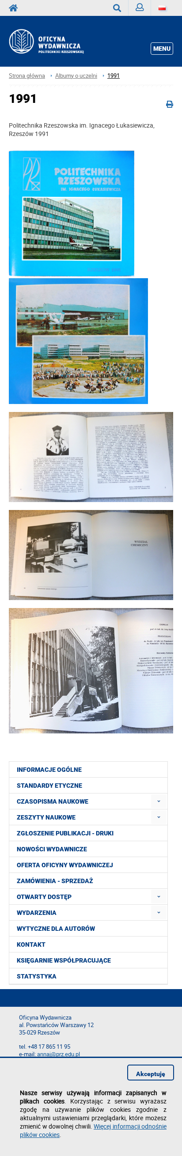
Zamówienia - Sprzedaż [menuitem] (55, 880)
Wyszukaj (117, 8)
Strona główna (27, 75)
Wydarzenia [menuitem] (37, 912)
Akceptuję (150, 1073)
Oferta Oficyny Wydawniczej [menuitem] (65, 865)
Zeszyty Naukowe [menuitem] (46, 817)
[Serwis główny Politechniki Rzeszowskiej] (16, 8)
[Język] (162, 8)
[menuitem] (159, 801)
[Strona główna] (55, 41)
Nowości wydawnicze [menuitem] (52, 849)
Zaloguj (140, 8)
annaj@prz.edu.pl (58, 1054)
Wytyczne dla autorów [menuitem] (56, 928)
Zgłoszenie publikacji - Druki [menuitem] (65, 833)
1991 (113, 75)
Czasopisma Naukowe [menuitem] (52, 801)
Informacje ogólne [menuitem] (49, 769)
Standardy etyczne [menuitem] (49, 785)
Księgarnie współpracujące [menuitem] (64, 960)
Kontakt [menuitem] (31, 944)
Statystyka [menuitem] (37, 976)
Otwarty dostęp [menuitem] (44, 896)
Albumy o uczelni (76, 75)
